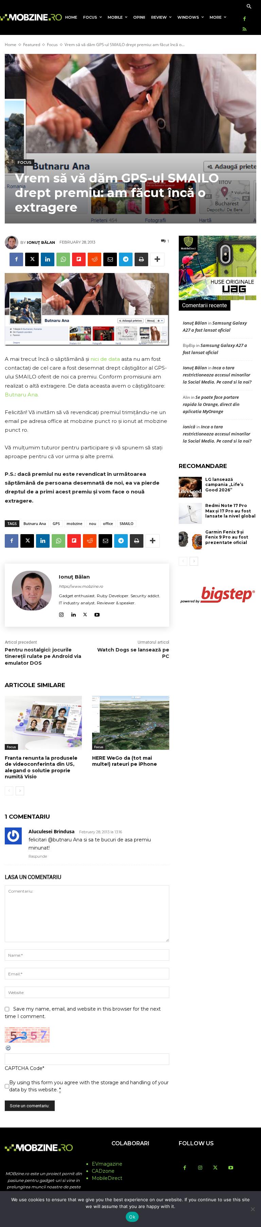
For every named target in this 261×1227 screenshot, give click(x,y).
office (108, 523)
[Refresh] (8, 1050)
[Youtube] (97, 613)
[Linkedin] (47, 259)
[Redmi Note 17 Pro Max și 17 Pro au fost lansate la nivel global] (190, 513)
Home (10, 44)
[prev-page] (9, 790)
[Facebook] (244, 19)
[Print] (141, 259)
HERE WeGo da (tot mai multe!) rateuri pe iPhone (124, 761)
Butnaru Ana (34, 523)
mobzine (74, 523)
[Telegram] (126, 259)
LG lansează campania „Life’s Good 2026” (224, 484)
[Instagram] (61, 613)
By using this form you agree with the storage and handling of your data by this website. (89, 1086)
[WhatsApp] (63, 259)
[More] (157, 259)
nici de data (105, 359)
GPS (56, 523)
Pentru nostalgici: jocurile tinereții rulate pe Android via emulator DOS (43, 656)
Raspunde (38, 856)
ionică (189, 427)
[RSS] (244, 29)
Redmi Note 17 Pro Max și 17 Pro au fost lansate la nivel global (230, 511)
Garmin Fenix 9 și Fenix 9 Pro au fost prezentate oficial (226, 537)
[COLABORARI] (130, 1157)
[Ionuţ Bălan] (12, 242)
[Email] (110, 259)
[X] (32, 259)
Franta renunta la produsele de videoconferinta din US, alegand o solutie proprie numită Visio (41, 767)
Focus (52, 44)
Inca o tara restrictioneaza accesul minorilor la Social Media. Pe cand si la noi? (217, 375)
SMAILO (127, 523)
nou (92, 523)
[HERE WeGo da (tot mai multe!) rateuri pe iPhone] (130, 723)
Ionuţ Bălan (41, 242)
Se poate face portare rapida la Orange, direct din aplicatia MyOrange (211, 404)
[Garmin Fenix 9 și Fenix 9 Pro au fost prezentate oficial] (190, 539)
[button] (249, 7)
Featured (31, 44)
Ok (132, 1217)
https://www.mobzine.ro (81, 586)
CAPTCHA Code (23, 1068)
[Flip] (79, 259)
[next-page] (20, 790)
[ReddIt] (94, 259)
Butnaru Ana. (22, 394)
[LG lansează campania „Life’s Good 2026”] (190, 487)
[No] (252, 1209)
